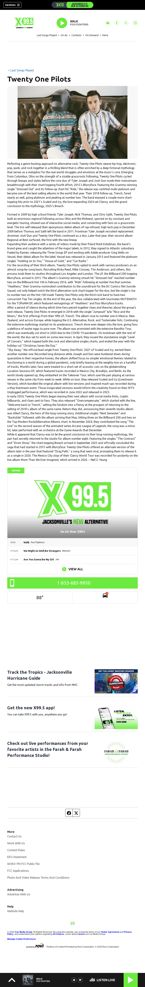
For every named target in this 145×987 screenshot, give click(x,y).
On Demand (91, 35)
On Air (64, 35)
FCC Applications (18, 870)
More (105, 35)
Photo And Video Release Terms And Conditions (38, 877)
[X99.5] (72, 4)
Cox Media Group (23, 932)
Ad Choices (58, 934)
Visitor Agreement (110, 932)
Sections (10, 5)
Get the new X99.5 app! (31, 707)
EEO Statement (17, 857)
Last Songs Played (47, 35)
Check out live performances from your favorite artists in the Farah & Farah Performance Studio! (47, 749)
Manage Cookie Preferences (21, 939)
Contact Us (14, 836)
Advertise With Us (18, 894)
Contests (76, 35)
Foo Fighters (79, 24)
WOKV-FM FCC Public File (23, 863)
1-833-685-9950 (74, 582)
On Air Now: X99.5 (72, 531)
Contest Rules (16, 850)
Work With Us (16, 843)
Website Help (15, 911)
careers (81, 934)
